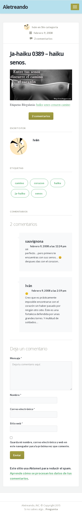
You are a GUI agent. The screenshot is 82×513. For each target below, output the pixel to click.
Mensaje (16, 358)
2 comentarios (42, 38)
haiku (39, 105)
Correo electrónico (22, 409)
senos (47, 105)
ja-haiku (20, 193)
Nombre (15, 394)
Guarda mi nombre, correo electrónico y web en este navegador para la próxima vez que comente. (39, 444)
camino (65, 105)
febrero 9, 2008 (42, 32)
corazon (56, 105)
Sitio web (16, 423)
